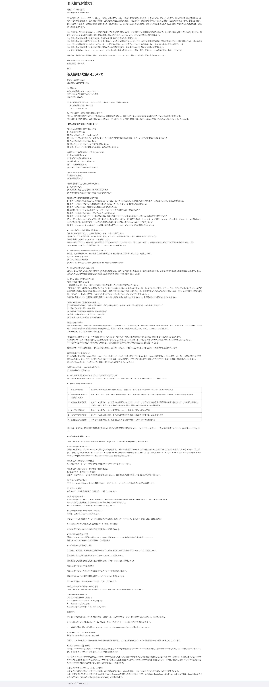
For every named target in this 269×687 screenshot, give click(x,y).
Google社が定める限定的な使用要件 (114, 660)
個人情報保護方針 (82, 683)
